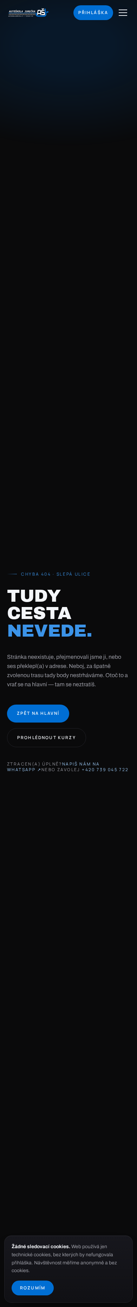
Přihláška (93, 13)
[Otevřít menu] (123, 13)
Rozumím (32, 1288)
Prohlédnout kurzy (46, 738)
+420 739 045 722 (105, 770)
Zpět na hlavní (38, 713)
